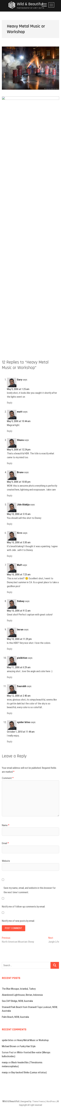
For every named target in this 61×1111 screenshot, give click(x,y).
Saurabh (21, 686)
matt (19, 411)
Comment (8, 778)
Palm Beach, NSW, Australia (15, 1016)
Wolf (19, 565)
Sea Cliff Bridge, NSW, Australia (17, 1001)
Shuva (20, 440)
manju (5, 1062)
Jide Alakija (23, 504)
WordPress (51, 1101)
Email (5, 843)
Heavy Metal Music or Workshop (33, 1040)
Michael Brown (9, 1046)
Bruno (20, 472)
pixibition (22, 657)
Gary (19, 379)
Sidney (20, 601)
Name (5, 825)
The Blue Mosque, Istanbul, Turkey (19, 988)
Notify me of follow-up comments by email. (23, 906)
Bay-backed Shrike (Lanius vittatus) (29, 1072)
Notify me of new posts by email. (18, 920)
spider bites (23, 722)
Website (6, 860)
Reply (9, 402)
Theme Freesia (38, 1101)
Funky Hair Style (28, 1046)
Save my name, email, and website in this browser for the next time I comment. (30, 890)
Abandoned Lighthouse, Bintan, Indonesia (22, 994)
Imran (20, 629)
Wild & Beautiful (30, 4)
